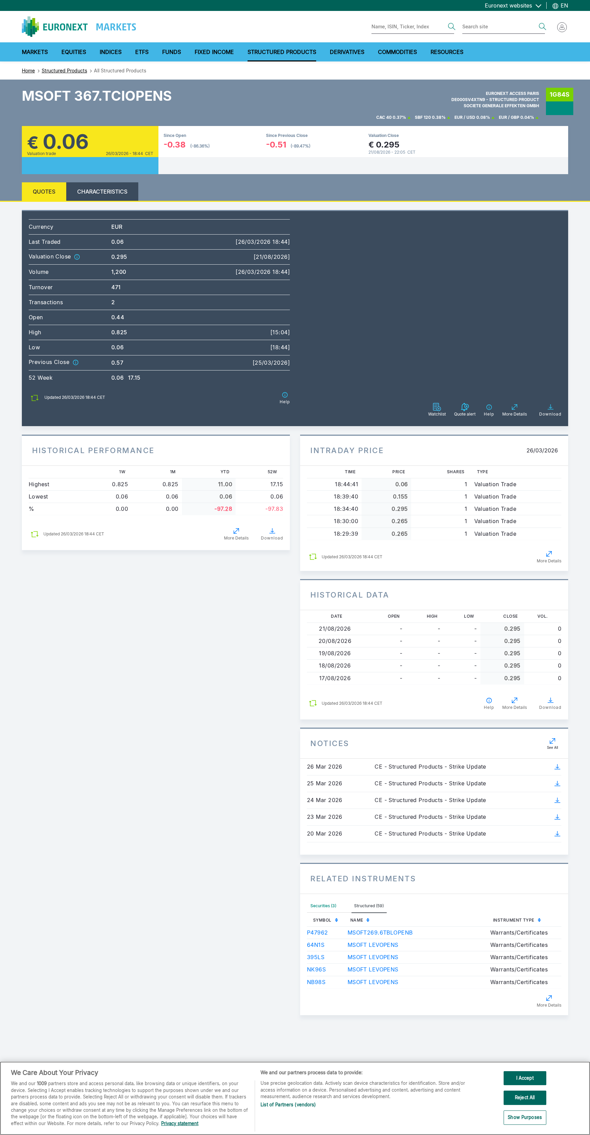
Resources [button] (447, 51)
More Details (236, 538)
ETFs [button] (142, 51)
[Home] (79, 26)
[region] (295, 1098)
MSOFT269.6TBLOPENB (380, 932)
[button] (77, 256)
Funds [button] (171, 51)
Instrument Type (513, 920)
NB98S (316, 982)
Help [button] (489, 707)
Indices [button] (111, 51)
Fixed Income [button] (214, 51)
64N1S (315, 944)
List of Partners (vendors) (288, 1105)
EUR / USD (464, 117)
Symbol (322, 920)
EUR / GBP (509, 117)
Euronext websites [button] (509, 5)
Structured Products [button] (282, 51)
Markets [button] (35, 51)
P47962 (317, 932)
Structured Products (64, 70)
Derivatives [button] (347, 51)
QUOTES (44, 191)
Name (356, 920)
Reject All (525, 1097)
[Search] (452, 27)
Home (28, 70)
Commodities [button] (397, 51)
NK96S (316, 969)
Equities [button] (73, 51)
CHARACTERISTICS (102, 191)
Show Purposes (525, 1117)
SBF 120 (423, 117)
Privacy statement (179, 1123)
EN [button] (563, 5)
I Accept (525, 1078)
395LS (315, 957)
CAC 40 (384, 117)
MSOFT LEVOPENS (373, 944)
